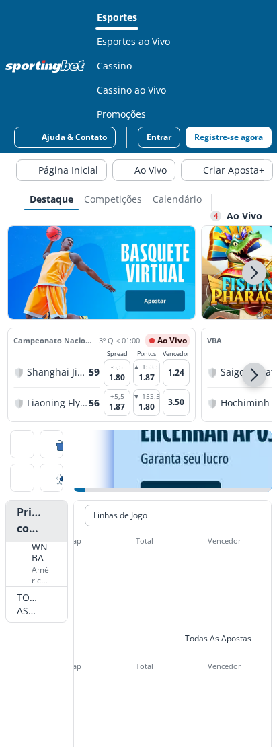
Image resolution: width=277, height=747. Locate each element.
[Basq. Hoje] (22, 445)
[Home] (47, 65)
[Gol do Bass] (51, 479)
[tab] (51, 198)
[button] (254, 272)
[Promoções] (51, 445)
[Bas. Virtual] (22, 479)
